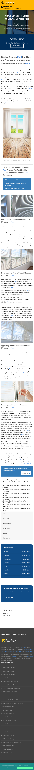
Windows (6, 519)
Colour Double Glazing (8, 745)
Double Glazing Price (7, 752)
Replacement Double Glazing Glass (11, 742)
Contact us (6, 538)
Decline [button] (9, 767)
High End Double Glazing (9, 720)
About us (6, 514)
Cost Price (6, 528)
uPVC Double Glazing (8, 739)
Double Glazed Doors (8, 671)
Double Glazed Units (7, 678)
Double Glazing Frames (8, 724)
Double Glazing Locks (8, 735)
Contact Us (25, 473)
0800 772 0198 (27, 464)
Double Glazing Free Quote (9, 691)
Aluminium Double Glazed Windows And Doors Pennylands (16, 498)
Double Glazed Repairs (8, 674)
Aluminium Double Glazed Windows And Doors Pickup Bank (16, 506)
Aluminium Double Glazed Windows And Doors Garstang (16, 487)
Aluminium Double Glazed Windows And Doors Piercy (16, 509)
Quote (5, 533)
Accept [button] (25, 767)
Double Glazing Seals (8, 732)
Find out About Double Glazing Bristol (17, 161)
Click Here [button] (26, 765)
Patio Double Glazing (7, 710)
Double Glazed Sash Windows (10, 681)
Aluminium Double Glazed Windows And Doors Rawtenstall (16, 490)
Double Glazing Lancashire (10, 480)
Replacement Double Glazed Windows (12, 703)
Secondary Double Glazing (9, 685)
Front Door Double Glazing (9, 713)
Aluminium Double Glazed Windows (11, 700)
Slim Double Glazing (7, 749)
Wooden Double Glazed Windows (11, 688)
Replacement (7, 523)
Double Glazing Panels (8, 717)
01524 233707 (7, 7)
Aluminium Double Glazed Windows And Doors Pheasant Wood (16, 502)
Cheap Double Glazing (8, 706)
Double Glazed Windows (8, 667)
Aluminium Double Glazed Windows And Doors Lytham (16, 494)
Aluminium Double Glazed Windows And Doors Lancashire (16, 483)
